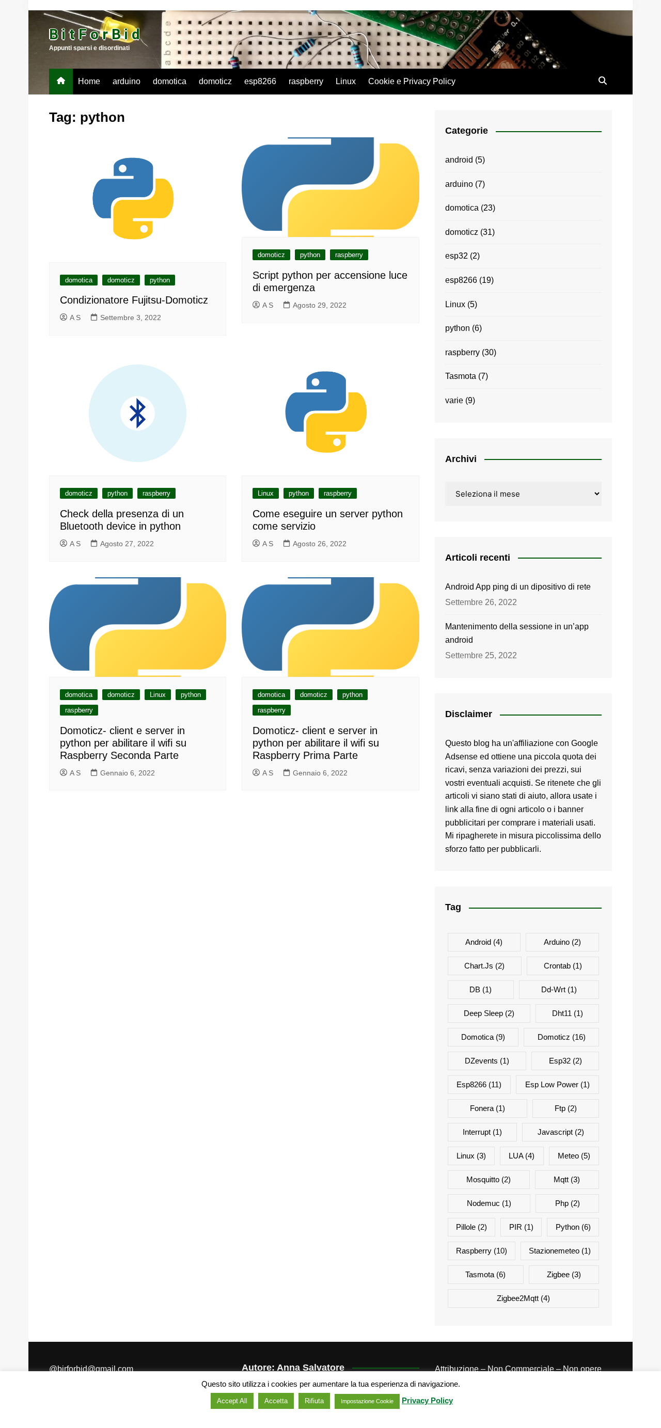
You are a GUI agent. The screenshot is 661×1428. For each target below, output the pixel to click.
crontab (563, 965)
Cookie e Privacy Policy (411, 81)
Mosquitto (488, 1179)
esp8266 (260, 81)
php (567, 1203)
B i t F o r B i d (94, 34)
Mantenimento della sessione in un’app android (517, 633)
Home (89, 81)
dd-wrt (559, 989)
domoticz (215, 81)
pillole (471, 1227)
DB (480, 989)
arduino (126, 81)
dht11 (567, 1013)
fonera (487, 1108)
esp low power (557, 1084)
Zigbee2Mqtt (523, 1298)
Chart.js (484, 965)
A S (75, 317)
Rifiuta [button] (314, 1401)
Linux (346, 81)
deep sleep (489, 1013)
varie (454, 400)
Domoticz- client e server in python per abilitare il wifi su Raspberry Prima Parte (316, 743)
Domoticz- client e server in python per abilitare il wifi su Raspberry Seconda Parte (123, 743)
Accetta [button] (276, 1401)
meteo (574, 1155)
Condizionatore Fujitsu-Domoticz (134, 300)
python (160, 280)
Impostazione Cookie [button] (367, 1401)
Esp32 (565, 1060)
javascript (561, 1132)
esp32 (456, 255)
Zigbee (564, 1274)
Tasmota (460, 376)
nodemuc (489, 1203)
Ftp (566, 1108)
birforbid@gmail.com (95, 1368)
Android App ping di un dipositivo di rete (518, 586)
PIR (521, 1227)
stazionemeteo (560, 1250)
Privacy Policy (427, 1400)
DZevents (487, 1060)
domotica (169, 81)
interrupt (482, 1132)
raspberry (306, 81)
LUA (521, 1155)
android (459, 159)
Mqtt (567, 1179)
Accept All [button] (232, 1401)
